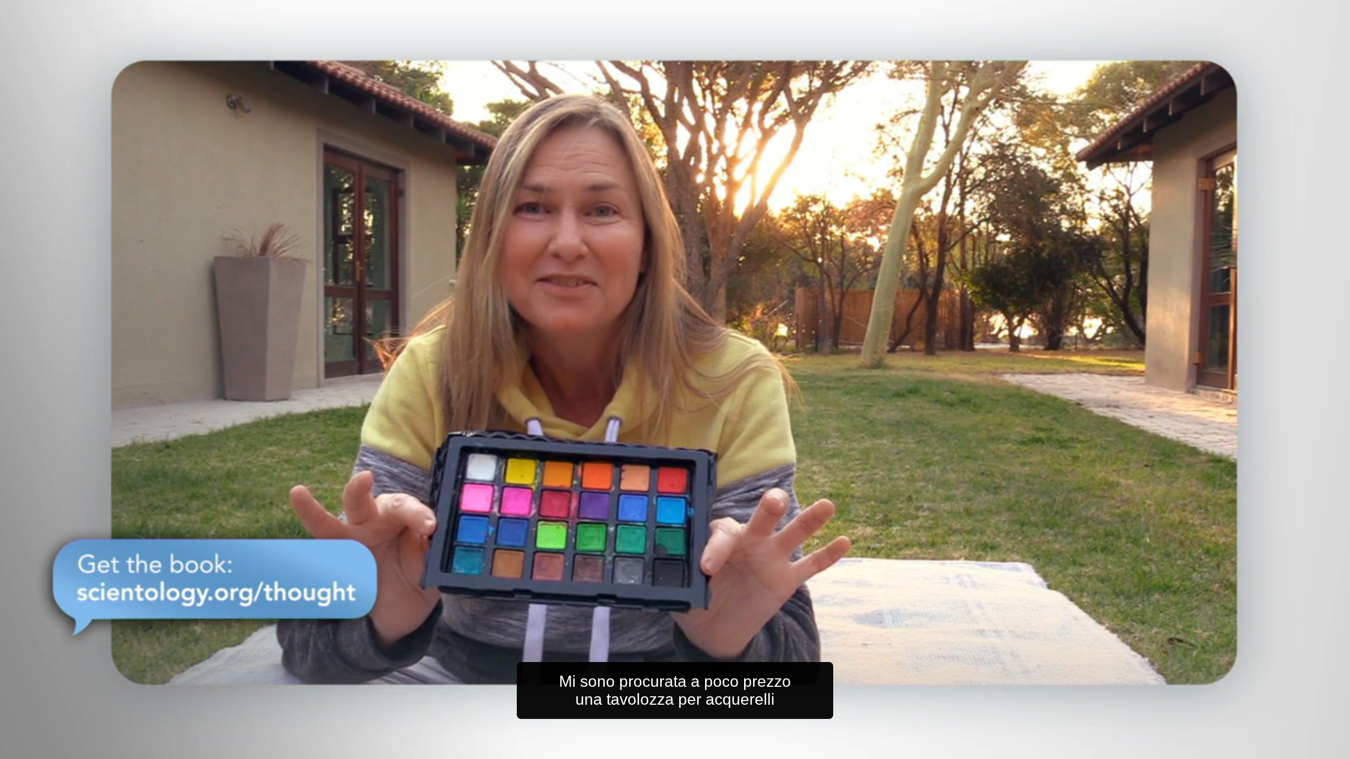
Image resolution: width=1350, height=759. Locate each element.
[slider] (696, 749)
